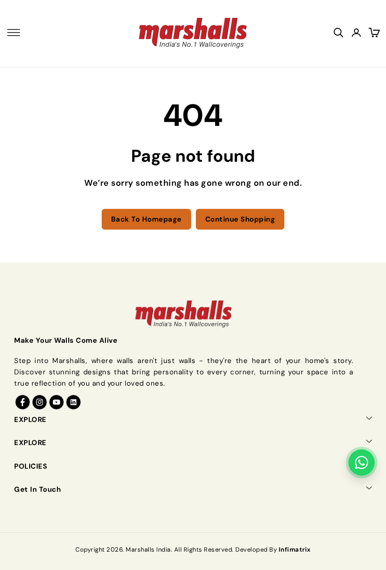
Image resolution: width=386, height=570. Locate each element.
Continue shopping (240, 219)
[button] (13, 32)
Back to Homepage (146, 219)
